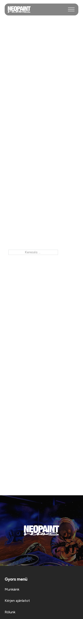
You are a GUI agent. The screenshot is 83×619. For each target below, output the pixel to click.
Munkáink (12, 589)
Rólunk (10, 612)
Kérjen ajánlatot (17, 600)
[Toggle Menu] (71, 9)
